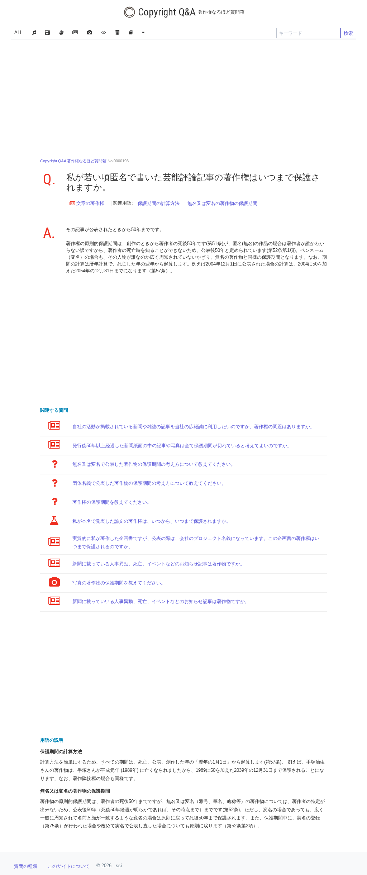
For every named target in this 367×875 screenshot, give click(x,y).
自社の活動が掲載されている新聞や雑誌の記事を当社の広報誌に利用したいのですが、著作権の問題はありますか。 (193, 426)
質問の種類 (25, 866)
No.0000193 (84, 161)
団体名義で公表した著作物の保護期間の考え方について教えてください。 (149, 483)
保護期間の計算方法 (159, 203)
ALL (18, 32)
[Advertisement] (183, 97)
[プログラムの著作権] (104, 33)
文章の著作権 (89, 203)
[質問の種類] (143, 33)
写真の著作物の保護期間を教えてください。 (119, 582)
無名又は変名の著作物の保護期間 (222, 203)
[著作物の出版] (130, 33)
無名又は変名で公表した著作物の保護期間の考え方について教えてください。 (153, 464)
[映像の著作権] (47, 33)
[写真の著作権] (89, 33)
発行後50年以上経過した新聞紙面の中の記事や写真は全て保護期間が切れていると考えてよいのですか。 (182, 445)
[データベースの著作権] (117, 33)
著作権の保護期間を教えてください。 (112, 502)
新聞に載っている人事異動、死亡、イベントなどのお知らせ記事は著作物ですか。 (158, 563)
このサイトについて (69, 866)
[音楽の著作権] (33, 33)
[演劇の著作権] (61, 33)
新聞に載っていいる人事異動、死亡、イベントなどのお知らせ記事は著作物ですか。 (160, 601)
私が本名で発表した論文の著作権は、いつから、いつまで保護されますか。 (151, 521)
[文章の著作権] (75, 33)
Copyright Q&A (190, 12)
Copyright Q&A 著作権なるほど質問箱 (73, 161)
